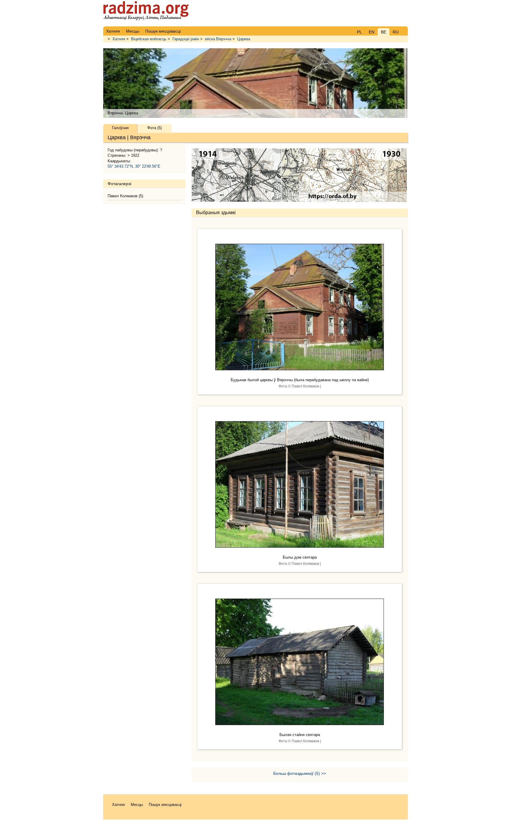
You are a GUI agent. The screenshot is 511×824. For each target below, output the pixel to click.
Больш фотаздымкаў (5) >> (299, 773)
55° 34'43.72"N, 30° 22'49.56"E (134, 166)
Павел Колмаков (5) (125, 196)
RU (396, 32)
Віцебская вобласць (148, 39)
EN (371, 32)
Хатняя (118, 39)
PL (359, 32)
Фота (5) (154, 128)
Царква (243, 39)
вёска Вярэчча (218, 39)
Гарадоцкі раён (185, 39)
